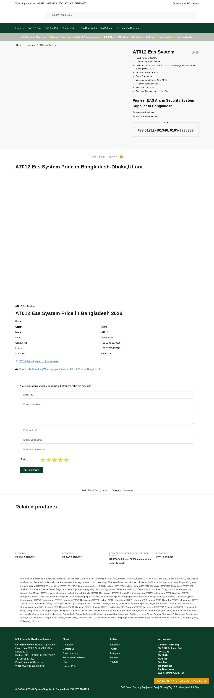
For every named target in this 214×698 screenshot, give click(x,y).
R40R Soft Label (165, 556)
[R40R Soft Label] (177, 532)
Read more (36, 568)
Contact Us (68, 648)
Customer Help (70, 653)
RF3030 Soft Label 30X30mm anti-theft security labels (130, 561)
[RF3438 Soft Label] (36, 532)
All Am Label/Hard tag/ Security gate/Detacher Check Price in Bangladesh (60, 369)
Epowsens (29, 45)
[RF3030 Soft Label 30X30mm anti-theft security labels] (130, 532)
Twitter (113, 648)
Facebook (115, 644)
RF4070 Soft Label (72, 556)
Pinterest (114, 657)
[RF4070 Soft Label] (83, 532)
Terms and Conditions (74, 657)
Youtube (114, 661)
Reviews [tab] (114, 156)
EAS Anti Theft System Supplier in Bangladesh (181, 681)
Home (19, 45)
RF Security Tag (129, 553)
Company (68, 644)
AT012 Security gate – (38, 361)
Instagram (115, 653)
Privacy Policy (70, 666)
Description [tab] (98, 156)
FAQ (65, 661)
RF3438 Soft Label (25, 556)
